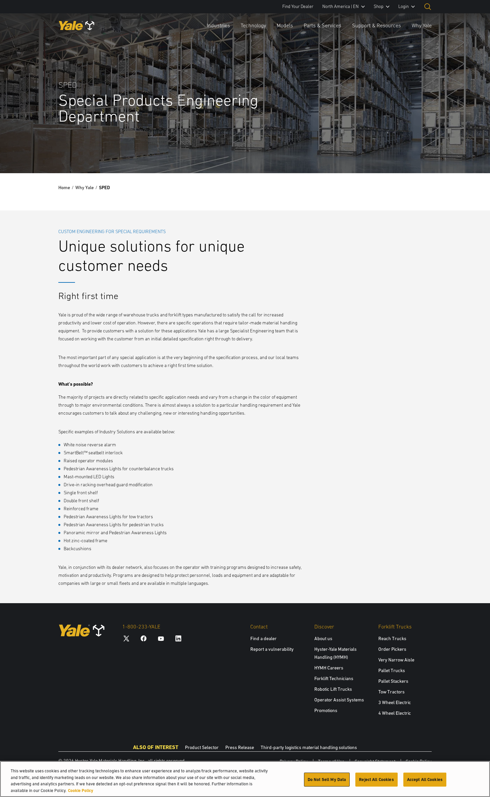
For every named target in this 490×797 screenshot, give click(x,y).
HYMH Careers (328, 667)
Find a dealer (263, 638)
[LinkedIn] (178, 638)
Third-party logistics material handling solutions (309, 747)
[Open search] (428, 7)
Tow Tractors (391, 691)
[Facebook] (144, 638)
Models (285, 25)
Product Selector (202, 747)
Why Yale (422, 25)
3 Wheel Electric (394, 702)
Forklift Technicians (333, 678)
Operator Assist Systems (339, 699)
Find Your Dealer (297, 6)
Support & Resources (376, 25)
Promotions (325, 710)
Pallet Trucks (391, 670)
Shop (378, 6)
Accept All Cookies (425, 779)
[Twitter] (126, 638)
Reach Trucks (392, 638)
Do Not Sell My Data (327, 779)
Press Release (239, 747)
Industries (218, 25)
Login (403, 6)
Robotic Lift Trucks (333, 689)
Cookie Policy (80, 790)
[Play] (469, 153)
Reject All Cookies (376, 779)
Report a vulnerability (272, 649)
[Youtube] (161, 638)
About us (323, 638)
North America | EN (340, 6)
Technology (253, 25)
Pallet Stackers (393, 681)
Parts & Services (322, 25)
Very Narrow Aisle (396, 659)
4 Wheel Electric (394, 713)
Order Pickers (392, 649)
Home (64, 187)
